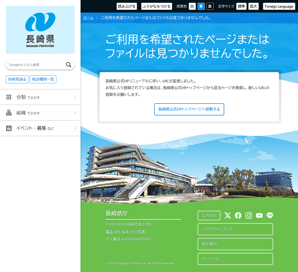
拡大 (253, 6)
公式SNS (209, 215)
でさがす (28, 97)
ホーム (88, 17)
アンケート (210, 258)
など (35, 128)
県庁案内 (209, 244)
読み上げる (126, 6)
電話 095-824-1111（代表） (126, 232)
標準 (241, 6)
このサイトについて (217, 229)
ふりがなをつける (157, 6)
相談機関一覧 (43, 79)
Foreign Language (279, 6)
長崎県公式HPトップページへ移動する (189, 109)
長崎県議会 (17, 79)
